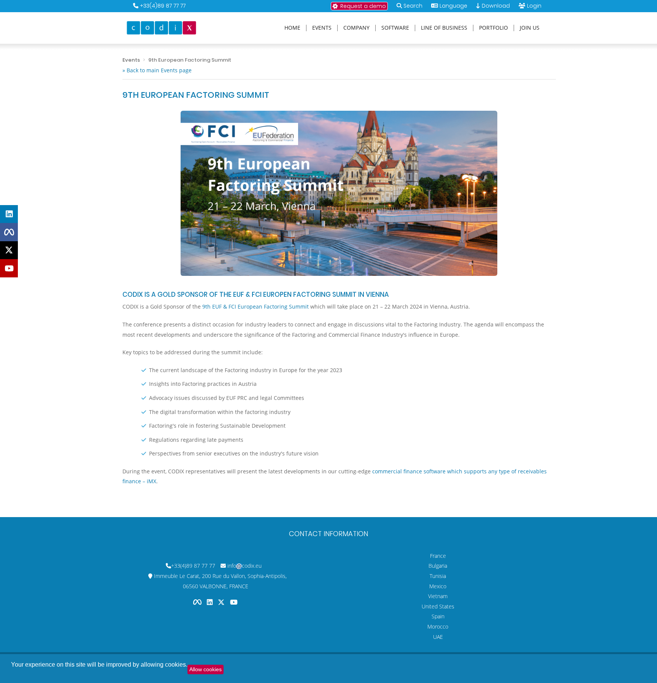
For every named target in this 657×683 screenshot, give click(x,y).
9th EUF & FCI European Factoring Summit (255, 306)
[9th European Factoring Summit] (339, 193)
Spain (438, 616)
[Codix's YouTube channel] (234, 601)
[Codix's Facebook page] (198, 601)
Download (495, 6)
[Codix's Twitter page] (222, 601)
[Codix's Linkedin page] (210, 601)
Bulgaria (437, 565)
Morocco (437, 626)
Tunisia (438, 576)
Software (395, 28)
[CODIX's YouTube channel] (9, 268)
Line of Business (444, 28)
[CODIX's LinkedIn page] (9, 214)
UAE (438, 636)
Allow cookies (205, 669)
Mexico (437, 586)
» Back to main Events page (157, 70)
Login (534, 6)
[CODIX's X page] (9, 250)
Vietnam (438, 596)
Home (292, 28)
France (438, 555)
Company (356, 28)
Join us (530, 28)
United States (438, 606)
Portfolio (493, 28)
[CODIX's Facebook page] (9, 232)
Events (322, 28)
